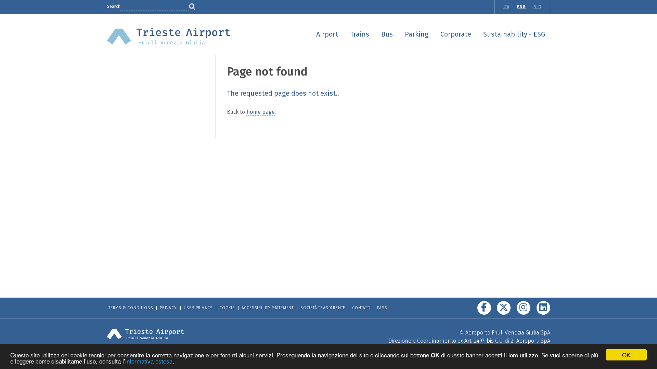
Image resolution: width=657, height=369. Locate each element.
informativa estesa (148, 361)
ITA (506, 6)
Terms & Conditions (130, 307)
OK (626, 355)
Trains (359, 34)
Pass (382, 307)
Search (113, 6)
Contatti (361, 307)
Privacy (168, 307)
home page (260, 112)
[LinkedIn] (543, 308)
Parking (416, 34)
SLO (537, 6)
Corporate (455, 34)
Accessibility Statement (268, 307)
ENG (521, 6)
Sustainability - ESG (514, 34)
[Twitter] (504, 308)
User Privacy (198, 307)
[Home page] (168, 35)
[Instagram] (523, 308)
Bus (387, 34)
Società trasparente (322, 307)
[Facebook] (484, 308)
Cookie (227, 307)
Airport (327, 34)
